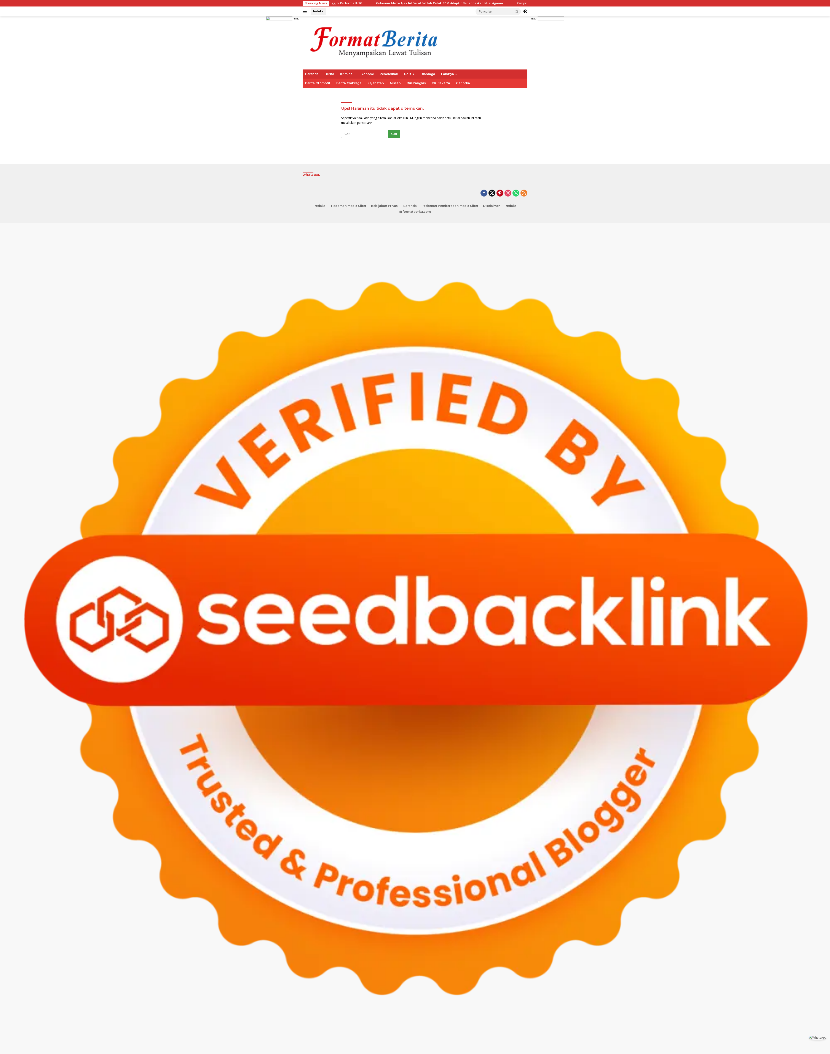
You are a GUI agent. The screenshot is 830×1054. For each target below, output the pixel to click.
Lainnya (447, 74)
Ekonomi (366, 74)
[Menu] (305, 11)
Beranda (312, 74)
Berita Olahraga (348, 83)
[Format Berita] (380, 42)
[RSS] (523, 193)
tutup (296, 18)
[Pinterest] (499, 193)
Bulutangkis (416, 83)
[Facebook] (483, 193)
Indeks (318, 11)
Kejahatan (375, 83)
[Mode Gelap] (525, 11)
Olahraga (427, 74)
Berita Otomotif (317, 83)
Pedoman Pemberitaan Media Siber (449, 206)
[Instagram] (507, 193)
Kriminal (346, 74)
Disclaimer (491, 206)
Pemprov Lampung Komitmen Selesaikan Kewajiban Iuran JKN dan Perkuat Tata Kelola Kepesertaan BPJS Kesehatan (478, 3)
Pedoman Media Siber (348, 206)
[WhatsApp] (515, 193)
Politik (409, 74)
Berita (329, 74)
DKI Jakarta (441, 83)
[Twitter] (491, 193)
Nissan (395, 83)
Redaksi (320, 206)
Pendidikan (389, 74)
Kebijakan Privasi (385, 206)
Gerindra (463, 83)
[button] (516, 11)
